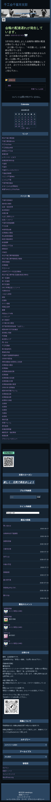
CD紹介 (4, 252)
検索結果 (5, 436)
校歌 (3, 297)
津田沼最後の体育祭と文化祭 (12, 362)
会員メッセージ (7, 220)
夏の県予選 (7, 580)
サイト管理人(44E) (15, 611)
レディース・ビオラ (9, 157)
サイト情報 (6, 303)
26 (28, 124)
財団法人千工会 (7, 151)
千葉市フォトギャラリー (10, 170)
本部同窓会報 (6, 229)
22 (16, 124)
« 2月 (23, 128)
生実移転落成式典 (8, 371)
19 (28, 121)
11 (25, 119)
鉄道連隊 (5, 242)
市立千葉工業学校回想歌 (10, 255)
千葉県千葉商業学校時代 (10, 355)
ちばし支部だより (8, 216)
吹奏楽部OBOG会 (8, 160)
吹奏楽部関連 (6, 429)
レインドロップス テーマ (17, 799)
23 (19, 124)
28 (34, 124)
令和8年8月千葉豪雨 (10, 533)
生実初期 (5, 375)
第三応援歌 (6, 284)
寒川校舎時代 (6, 349)
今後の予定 (7, 564)
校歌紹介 (5, 249)
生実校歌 (5, 265)
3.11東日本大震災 (8, 323)
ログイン (6, 768)
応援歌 (4, 300)
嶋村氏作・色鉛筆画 (9, 432)
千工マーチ (6, 268)
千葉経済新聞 (6, 173)
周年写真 (5, 419)
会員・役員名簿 (7, 207)
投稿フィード (7, 771)
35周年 (4, 403)
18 (25, 121)
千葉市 (4, 167)
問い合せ (5, 342)
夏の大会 (6, 595)
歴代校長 (5, 426)
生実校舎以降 (6, 397)
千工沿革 (5, 226)
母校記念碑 (6, 307)
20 (31, 121)
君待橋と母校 (6, 333)
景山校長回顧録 (7, 236)
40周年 (4, 407)
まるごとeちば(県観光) (10, 186)
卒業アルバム (6, 423)
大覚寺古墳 (7, 549)
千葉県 (4, 164)
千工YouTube (7, 144)
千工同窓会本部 (7, 148)
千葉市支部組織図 (8, 223)
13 (31, 119)
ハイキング (6, 317)
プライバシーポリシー (9, 439)
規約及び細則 (6, 204)
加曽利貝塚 (7, 541)
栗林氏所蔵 (6, 352)
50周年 (4, 410)
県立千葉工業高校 (8, 138)
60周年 (4, 416)
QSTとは (6, 557)
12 (28, 119)
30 (19, 126)
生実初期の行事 (7, 381)
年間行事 (5, 213)
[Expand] (3, 19)
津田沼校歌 (6, 262)
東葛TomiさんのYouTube (11, 189)
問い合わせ (7, 526)
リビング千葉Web (8, 176)
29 (16, 126)
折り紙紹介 (6, 320)
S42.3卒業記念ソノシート (11, 287)
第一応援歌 (6, 278)
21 (34, 121)
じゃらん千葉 (6, 180)
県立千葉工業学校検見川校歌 (12, 259)
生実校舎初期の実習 (9, 384)
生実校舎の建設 (7, 365)
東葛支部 (5, 154)
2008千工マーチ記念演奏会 (11, 271)
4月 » (28, 128)
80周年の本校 (7, 400)
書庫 (3, 310)
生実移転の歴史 (7, 233)
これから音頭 (6, 294)
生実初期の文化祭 (8, 378)
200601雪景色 (7, 359)
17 (22, 121)
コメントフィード (9, 774)
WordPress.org (8, 777)
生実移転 (5, 368)
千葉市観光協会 (7, 183)
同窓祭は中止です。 (10, 588)
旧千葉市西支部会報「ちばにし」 (13, 326)
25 (25, 124)
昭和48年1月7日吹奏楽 (10, 329)
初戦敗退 (6, 572)
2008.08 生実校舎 (8, 387)
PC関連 (4, 336)
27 (31, 124)
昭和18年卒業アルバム (10, 391)
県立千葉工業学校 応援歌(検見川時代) (15, 275)
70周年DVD (6, 291)
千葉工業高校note (8, 141)
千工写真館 (6, 345)
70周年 (4, 413)
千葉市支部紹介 (7, 200)
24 (22, 124)
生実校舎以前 (6, 394)
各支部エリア (6, 339)
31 (22, 126)
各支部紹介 (6, 210)
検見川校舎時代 (7, 239)
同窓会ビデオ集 (7, 313)
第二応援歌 (6, 281)
